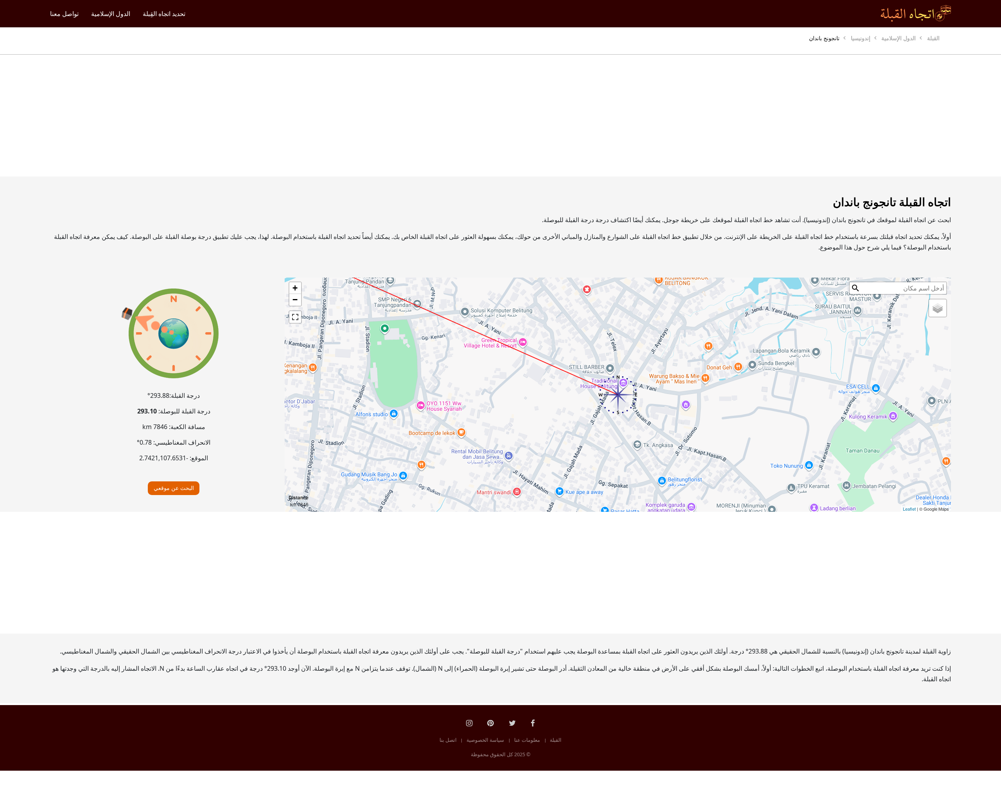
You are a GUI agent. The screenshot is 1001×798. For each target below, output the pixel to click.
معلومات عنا (527, 740)
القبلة (555, 740)
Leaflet (909, 509)
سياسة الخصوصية (485, 740)
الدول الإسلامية (110, 13)
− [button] (295, 300)
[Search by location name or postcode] (855, 288)
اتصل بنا (448, 740)
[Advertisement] (519, 115)
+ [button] (295, 288)
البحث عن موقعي (174, 488)
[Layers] (937, 308)
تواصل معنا (64, 13)
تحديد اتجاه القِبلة (164, 13)
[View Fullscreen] (295, 317)
